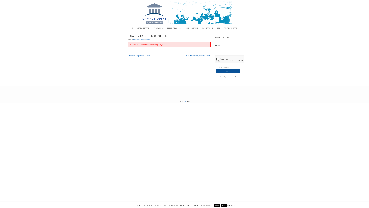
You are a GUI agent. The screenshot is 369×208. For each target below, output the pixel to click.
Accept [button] (217, 205)
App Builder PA (158, 28)
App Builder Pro (143, 28)
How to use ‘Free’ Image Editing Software (198, 56)
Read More (231, 205)
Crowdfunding (207, 28)
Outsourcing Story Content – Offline (139, 56)
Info (218, 28)
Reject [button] (224, 205)
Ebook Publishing (174, 28)
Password (218, 45)
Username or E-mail (222, 37)
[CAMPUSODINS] (184, 12)
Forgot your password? (228, 77)
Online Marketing (191, 28)
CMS (132, 28)
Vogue (185, 101)
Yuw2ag (147, 40)
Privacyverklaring (231, 28)
